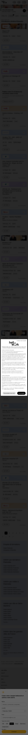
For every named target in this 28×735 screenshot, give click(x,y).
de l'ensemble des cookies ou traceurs (15, 353)
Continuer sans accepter (21, 340)
